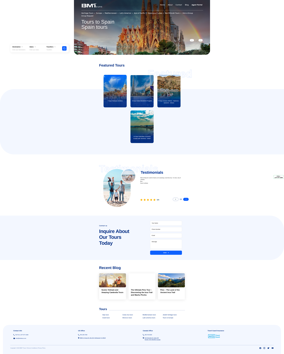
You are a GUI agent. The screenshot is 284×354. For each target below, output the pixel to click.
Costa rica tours (127, 315)
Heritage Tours (87, 13)
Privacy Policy (41, 348)
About (170, 5)
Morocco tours (127, 318)
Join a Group (187, 13)
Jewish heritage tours (170, 315)
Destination (16, 47)
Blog (187, 5)
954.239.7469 (83, 334)
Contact (179, 5)
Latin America (125, 13)
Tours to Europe (168, 318)
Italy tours (105, 315)
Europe (99, 13)
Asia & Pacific (139, 13)
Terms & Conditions (32, 348)
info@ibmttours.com (21, 338)
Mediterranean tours (149, 315)
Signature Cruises (155, 13)
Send (165, 252)
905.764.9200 (148, 334)
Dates (32, 47)
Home (162, 5)
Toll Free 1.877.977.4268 (21, 334)
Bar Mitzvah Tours (172, 13)
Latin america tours (149, 318)
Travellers (49, 47)
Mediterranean (111, 13)
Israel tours (106, 318)
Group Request (87, 16)
